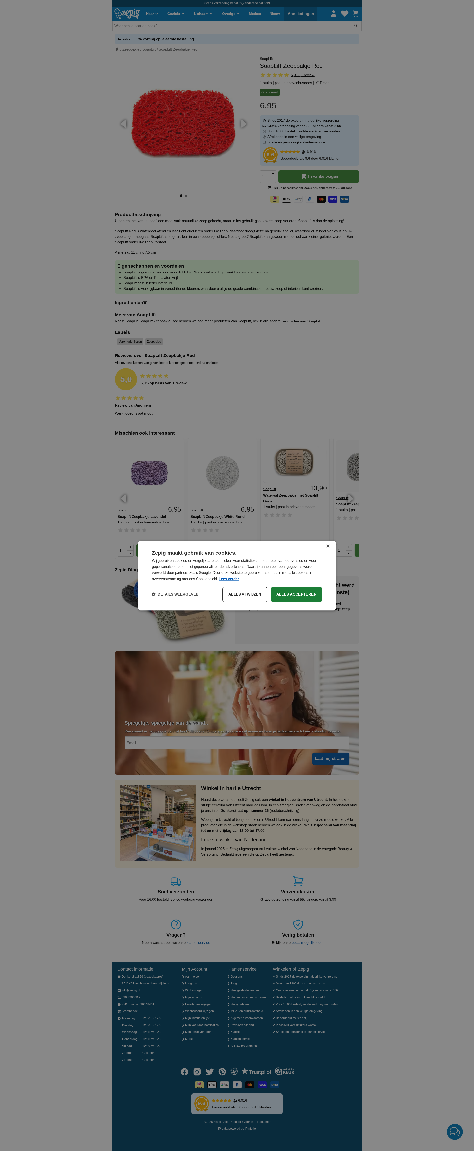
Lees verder (229, 579)
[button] (175, 594)
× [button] (328, 546)
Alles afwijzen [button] (244, 594)
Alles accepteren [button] (296, 594)
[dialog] (237, 575)
